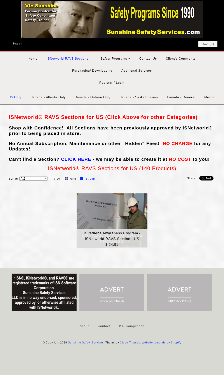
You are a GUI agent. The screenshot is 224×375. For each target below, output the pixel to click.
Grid (73, 178)
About (84, 326)
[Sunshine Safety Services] (112, 4)
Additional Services (136, 70)
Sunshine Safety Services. (86, 342)
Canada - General (181, 97)
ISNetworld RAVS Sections (69, 58)
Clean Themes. (130, 342)
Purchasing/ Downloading (92, 70)
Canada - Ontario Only (92, 97)
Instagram (188, 44)
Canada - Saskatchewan (138, 97)
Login (120, 82)
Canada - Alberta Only (48, 97)
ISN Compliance (131, 326)
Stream (91, 178)
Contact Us (148, 58)
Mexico (209, 97)
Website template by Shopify (161, 342)
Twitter (177, 44)
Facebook (171, 44)
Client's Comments (181, 58)
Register (106, 82)
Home (33, 58)
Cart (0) (208, 44)
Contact (104, 326)
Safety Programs (115, 58)
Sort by (14, 178)
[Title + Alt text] (44, 310)
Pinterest (182, 44)
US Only (15, 97)
